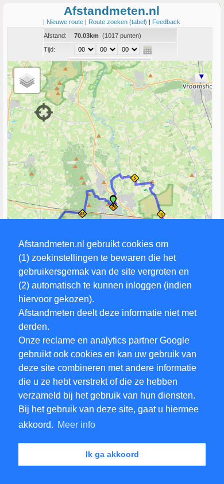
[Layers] (27, 80)
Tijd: (49, 49)
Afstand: (55, 35)
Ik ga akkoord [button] (112, 454)
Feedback (166, 21)
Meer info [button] (76, 425)
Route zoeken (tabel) (118, 21)
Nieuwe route (66, 21)
